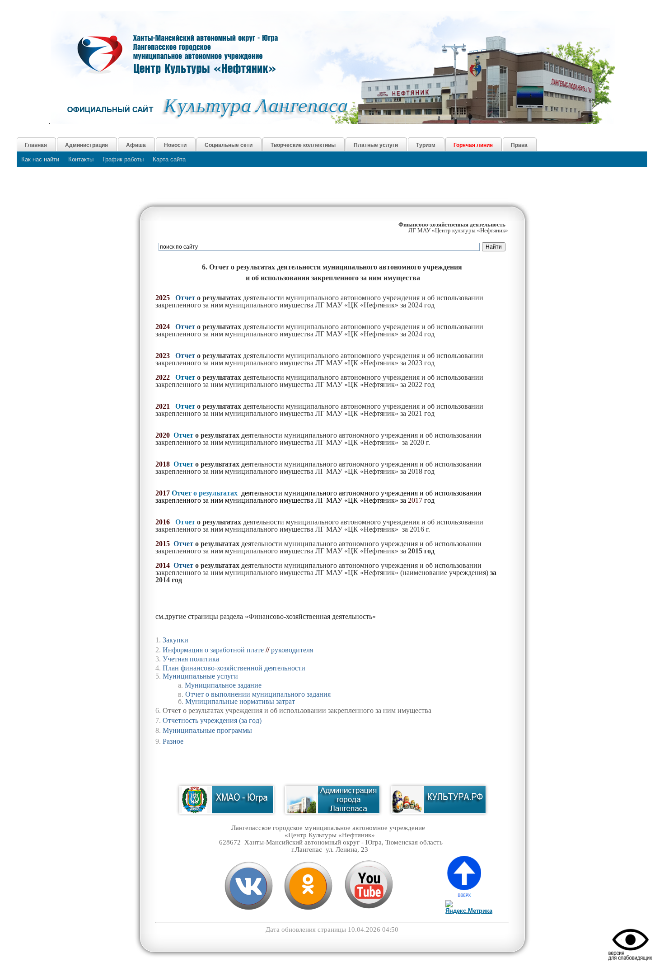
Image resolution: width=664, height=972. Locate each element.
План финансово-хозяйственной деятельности (234, 668)
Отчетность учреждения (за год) (212, 720)
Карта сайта (169, 159)
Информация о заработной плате (213, 650)
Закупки (175, 640)
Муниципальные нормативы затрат (240, 701)
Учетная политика (191, 659)
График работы (123, 159)
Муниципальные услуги (200, 676)
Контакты (81, 159)
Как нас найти (40, 159)
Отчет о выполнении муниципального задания (258, 694)
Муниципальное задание (223, 685)
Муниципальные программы (207, 730)
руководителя (292, 650)
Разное (173, 741)
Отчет (185, 377)
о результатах (215, 493)
